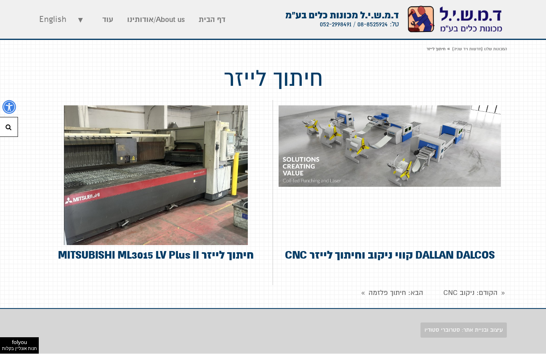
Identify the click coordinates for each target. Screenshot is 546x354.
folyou (19, 345)
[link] (455, 19)
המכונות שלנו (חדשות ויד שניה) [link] (479, 48)
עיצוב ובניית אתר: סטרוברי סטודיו (463, 329)
